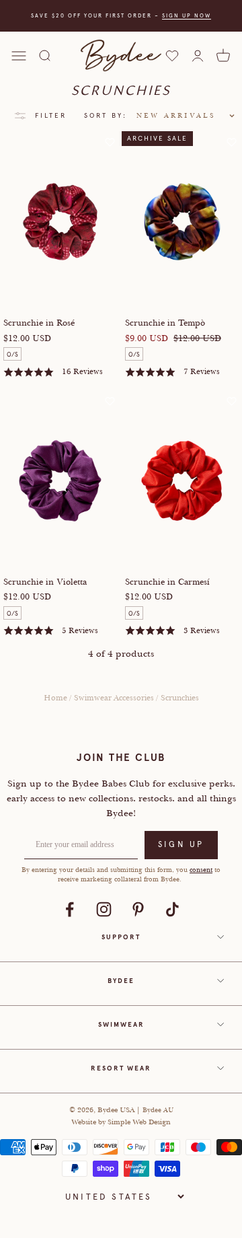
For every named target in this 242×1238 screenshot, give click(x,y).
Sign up (181, 844)
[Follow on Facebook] (70, 909)
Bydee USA (116, 1109)
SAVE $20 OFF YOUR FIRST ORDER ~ (121, 15)
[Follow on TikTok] (172, 909)
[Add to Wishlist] (109, 142)
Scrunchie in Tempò (165, 323)
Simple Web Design (139, 1121)
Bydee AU (158, 1109)
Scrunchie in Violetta (45, 582)
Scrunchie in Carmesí (167, 582)
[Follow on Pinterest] (138, 909)
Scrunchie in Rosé (39, 323)
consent (201, 869)
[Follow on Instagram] (104, 909)
